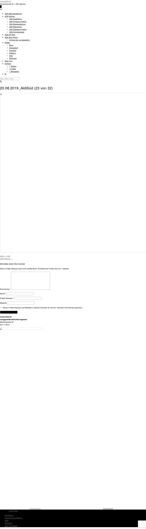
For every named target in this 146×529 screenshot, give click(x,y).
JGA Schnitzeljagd (16, 32)
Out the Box (13, 511)
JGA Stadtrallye (15, 19)
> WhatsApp (14, 71)
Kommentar (5, 289)
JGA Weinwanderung (13, 13)
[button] (1, 6)
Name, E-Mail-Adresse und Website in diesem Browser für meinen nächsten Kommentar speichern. (43, 307)
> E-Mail (12, 69)
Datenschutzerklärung (13, 518)
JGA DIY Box (10, 34)
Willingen (13, 58)
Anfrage (8, 63)
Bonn (11, 45)
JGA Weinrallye (15, 26)
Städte (7, 42)
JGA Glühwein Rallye (18, 29)
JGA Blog (8, 523)
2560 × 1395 (5, 256)
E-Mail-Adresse (7, 298)
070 (112, 509)
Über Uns (8, 61)
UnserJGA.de (5, 1)
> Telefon (13, 66)
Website (3, 303)
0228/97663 (107, 509)
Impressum (9, 515)
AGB (6, 520)
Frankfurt (12, 50)
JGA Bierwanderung (17, 24)
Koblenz (12, 53)
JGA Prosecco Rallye (17, 21)
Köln (11, 55)
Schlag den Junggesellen (19, 40)
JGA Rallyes (10, 16)
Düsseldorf (13, 48)
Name (3, 293)
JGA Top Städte (11, 526)
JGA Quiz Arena (11, 37)
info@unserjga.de (35, 508)
